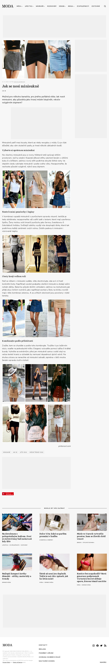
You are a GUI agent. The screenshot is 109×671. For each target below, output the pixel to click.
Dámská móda (6, 582)
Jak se (4, 91)
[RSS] (105, 646)
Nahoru (103, 662)
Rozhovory (52, 6)
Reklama (42, 649)
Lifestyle (28, 6)
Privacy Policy (6, 662)
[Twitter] (101, 646)
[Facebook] (97, 646)
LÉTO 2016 (23, 452)
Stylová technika (88, 542)
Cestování (96, 6)
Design (61, 6)
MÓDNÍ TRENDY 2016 (36, 452)
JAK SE (15, 452)
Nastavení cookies (47, 661)
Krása (70, 6)
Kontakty (43, 645)
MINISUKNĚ (6, 452)
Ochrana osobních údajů (49, 657)
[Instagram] (94, 646)
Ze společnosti (83, 6)
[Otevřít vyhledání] (105, 6)
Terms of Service (17, 662)
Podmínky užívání (46, 653)
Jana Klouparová (19, 82)
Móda (19, 6)
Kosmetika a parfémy (46, 540)
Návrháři (40, 6)
